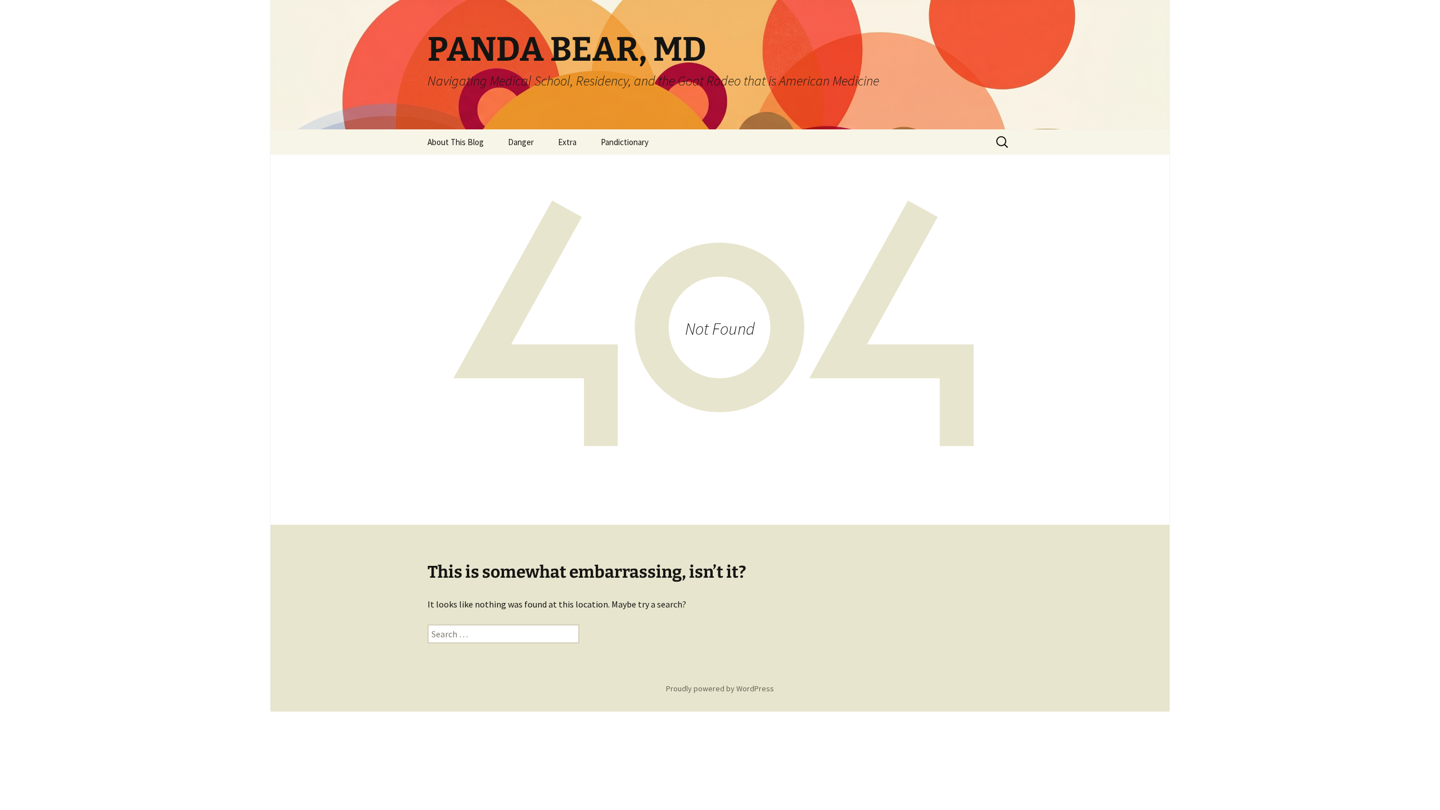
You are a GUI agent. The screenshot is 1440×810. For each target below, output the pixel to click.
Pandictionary (625, 142)
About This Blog (456, 142)
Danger (521, 142)
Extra (567, 142)
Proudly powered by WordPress (720, 688)
